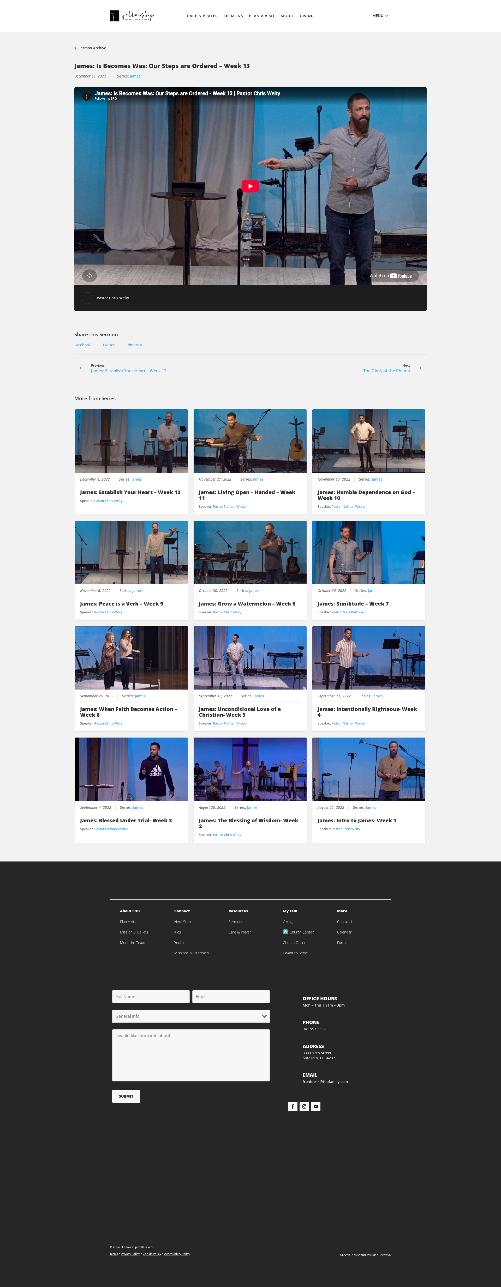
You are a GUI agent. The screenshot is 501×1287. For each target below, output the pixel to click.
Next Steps (183, 921)
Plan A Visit (262, 16)
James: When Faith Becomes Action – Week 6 (128, 711)
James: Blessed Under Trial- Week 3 (126, 820)
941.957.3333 (314, 1028)
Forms (342, 942)
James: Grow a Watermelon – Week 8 (247, 603)
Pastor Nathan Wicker (230, 506)
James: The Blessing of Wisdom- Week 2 (248, 823)
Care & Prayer (202, 16)
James (135, 76)
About (287, 16)
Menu (377, 16)
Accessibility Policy (177, 1254)
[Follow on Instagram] (304, 1106)
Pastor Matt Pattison (348, 612)
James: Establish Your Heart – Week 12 (130, 492)
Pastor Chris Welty (113, 297)
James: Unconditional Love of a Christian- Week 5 (240, 711)
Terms (114, 1254)
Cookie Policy (152, 1254)
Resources (238, 910)
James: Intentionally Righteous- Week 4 (367, 711)
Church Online (294, 942)
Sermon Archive (91, 47)
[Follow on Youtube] (315, 1106)
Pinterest (134, 345)
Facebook (82, 345)
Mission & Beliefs (134, 932)
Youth (179, 942)
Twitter (109, 345)
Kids (177, 932)
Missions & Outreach (191, 952)
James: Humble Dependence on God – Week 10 (366, 495)
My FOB (290, 910)
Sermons (233, 16)
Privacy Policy (130, 1254)
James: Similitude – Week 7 (353, 603)
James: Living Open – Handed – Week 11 (247, 495)
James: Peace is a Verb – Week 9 (121, 603)
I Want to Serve (295, 952)
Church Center (302, 932)
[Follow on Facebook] (292, 1106)
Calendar (344, 932)
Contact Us (346, 921)
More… (343, 910)
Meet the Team (132, 942)
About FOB (130, 910)
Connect (182, 910)
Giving (307, 16)
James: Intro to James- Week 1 (357, 820)
